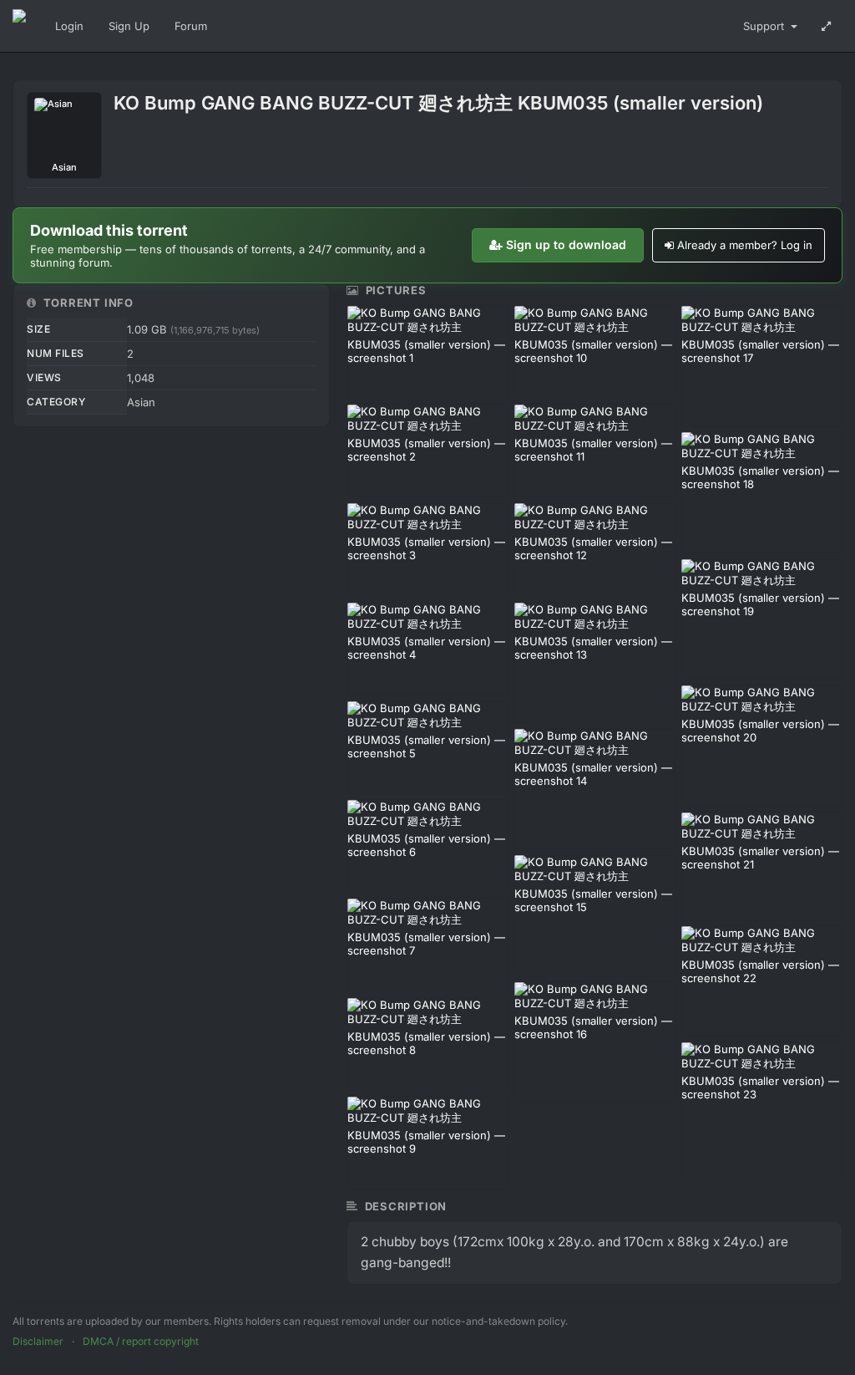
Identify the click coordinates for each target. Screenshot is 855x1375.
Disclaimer (38, 1341)
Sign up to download (566, 244)
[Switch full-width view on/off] (826, 26)
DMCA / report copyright (141, 1341)
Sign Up (129, 26)
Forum (191, 26)
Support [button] (765, 26)
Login (69, 26)
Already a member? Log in (744, 245)
